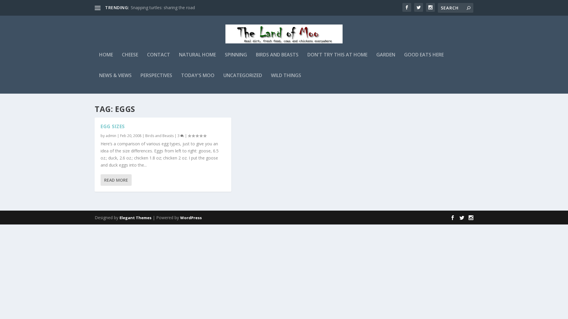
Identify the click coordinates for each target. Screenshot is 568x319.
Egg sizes (113, 126)
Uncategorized (242, 76)
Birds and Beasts (277, 55)
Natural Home (197, 55)
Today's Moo (197, 76)
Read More (116, 180)
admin (111, 135)
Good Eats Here (424, 55)
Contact (158, 55)
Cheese (130, 55)
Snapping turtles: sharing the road (163, 7)
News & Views (115, 76)
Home (106, 55)
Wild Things (286, 76)
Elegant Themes (135, 217)
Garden (385, 55)
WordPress (191, 217)
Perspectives (156, 76)
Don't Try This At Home (337, 55)
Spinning (236, 55)
